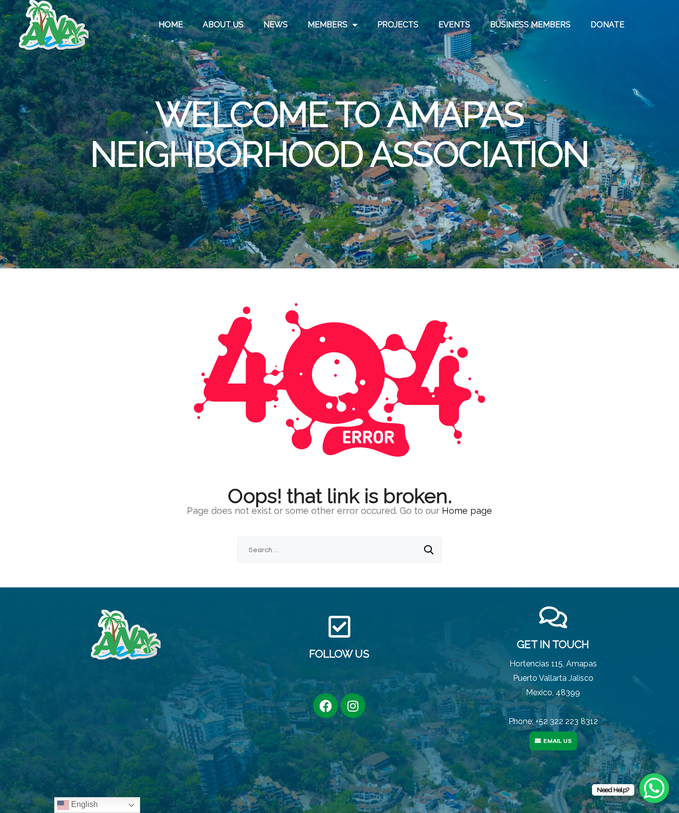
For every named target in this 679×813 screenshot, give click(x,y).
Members (327, 24)
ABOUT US (223, 24)
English (83, 804)
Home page (467, 510)
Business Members (530, 24)
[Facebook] (325, 705)
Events (454, 24)
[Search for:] (339, 549)
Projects (398, 24)
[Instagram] (352, 705)
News (275, 24)
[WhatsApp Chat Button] (654, 788)
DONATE (607, 24)
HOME (171, 24)
